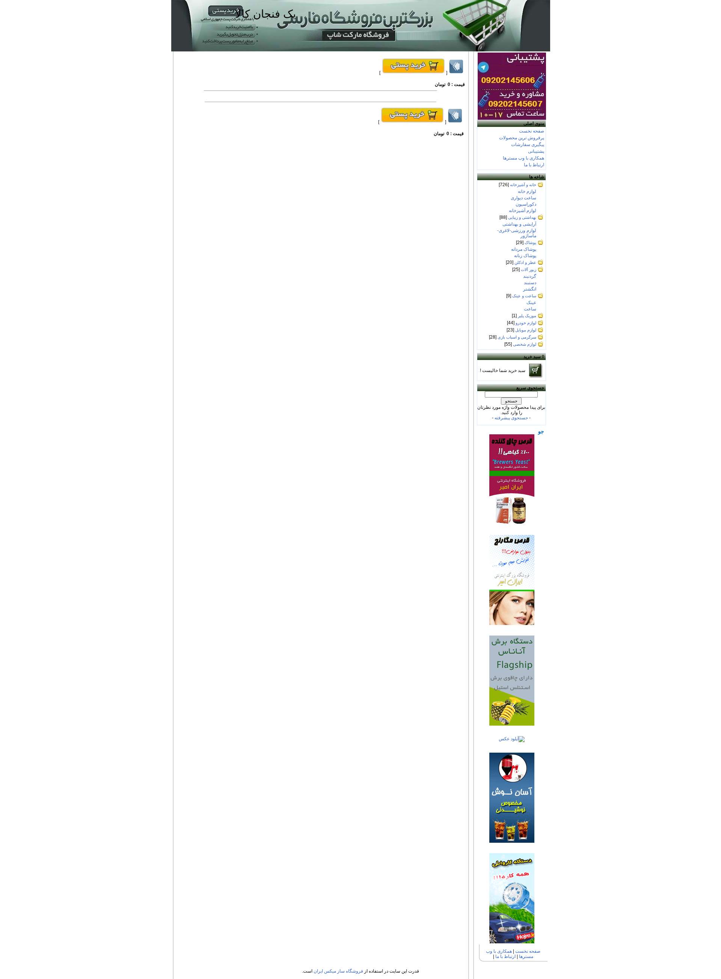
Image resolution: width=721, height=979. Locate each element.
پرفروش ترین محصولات (521, 137)
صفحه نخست (531, 131)
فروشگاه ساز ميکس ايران (338, 971)
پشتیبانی (536, 151)
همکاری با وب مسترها (523, 158)
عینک (531, 302)
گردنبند (529, 276)
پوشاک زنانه (525, 255)
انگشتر (529, 289)
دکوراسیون (526, 204)
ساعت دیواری (523, 197)
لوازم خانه (527, 191)
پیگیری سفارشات (527, 144)
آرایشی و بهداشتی (519, 224)
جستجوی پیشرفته (511, 417)
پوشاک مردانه (523, 249)
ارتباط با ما (534, 164)
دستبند (530, 282)
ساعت (530, 309)
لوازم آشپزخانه (522, 210)
